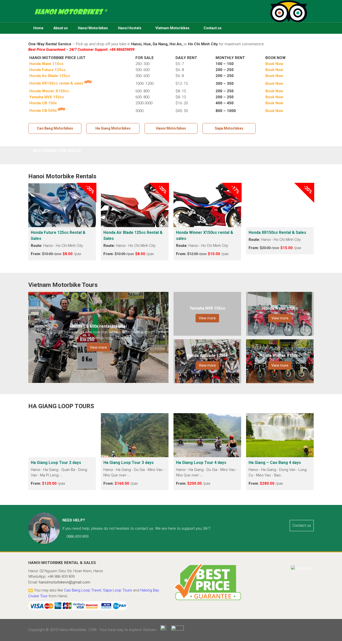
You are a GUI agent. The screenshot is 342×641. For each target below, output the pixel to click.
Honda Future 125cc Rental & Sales (58, 235)
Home (38, 28)
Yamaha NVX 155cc (207, 308)
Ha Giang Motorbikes (113, 128)
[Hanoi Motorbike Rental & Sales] (171, 11)
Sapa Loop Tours (117, 590)
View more (98, 347)
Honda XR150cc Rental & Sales (277, 232)
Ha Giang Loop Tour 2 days (56, 462)
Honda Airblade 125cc (207, 355)
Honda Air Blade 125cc (49, 76)
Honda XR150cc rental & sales (56, 83)
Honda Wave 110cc (46, 64)
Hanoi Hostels (129, 28)
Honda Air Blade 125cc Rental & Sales (132, 235)
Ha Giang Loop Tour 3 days (129, 462)
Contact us (213, 28)
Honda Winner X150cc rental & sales (204, 235)
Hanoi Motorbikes (93, 28)
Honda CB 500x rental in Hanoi (98, 326)
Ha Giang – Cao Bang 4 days (275, 462)
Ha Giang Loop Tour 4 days (201, 462)
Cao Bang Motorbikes (55, 128)
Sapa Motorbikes (229, 128)
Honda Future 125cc (47, 70)
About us (60, 28)
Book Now (274, 91)
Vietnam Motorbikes (172, 28)
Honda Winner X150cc (49, 91)
